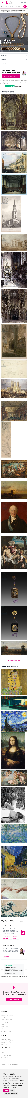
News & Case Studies (6, 1019)
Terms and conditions (6, 1055)
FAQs (2, 1029)
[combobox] (15, 6)
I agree (6, 1090)
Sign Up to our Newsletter (8, 1031)
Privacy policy (4, 1057)
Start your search (14, 999)
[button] (11, 76)
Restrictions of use (6, 1062)
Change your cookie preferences (9, 1064)
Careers (3, 1024)
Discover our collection (6, 937)
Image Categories (5, 1022)
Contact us (6, 956)
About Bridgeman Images (7, 1015)
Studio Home (4, 1026)
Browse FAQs (15, 937)
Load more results (14, 660)
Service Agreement (6, 1060)
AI (20, 6)
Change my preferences (11, 1093)
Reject (11, 1090)
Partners (3, 1017)
